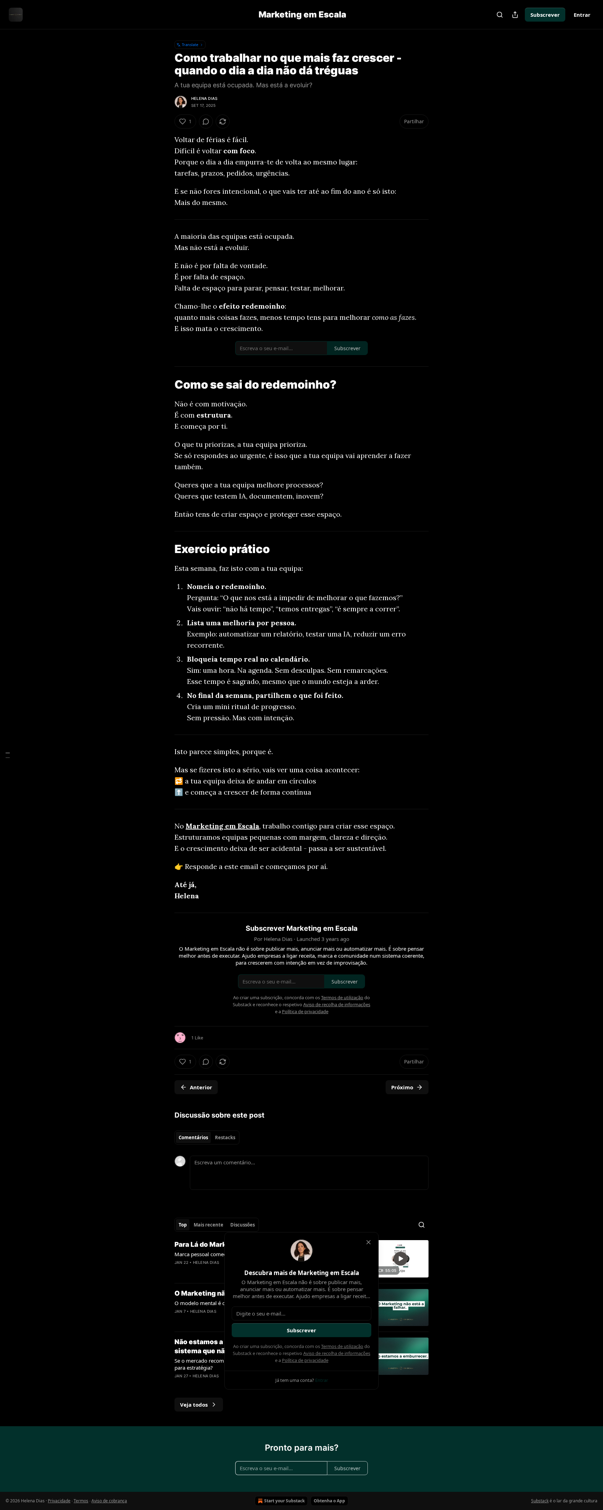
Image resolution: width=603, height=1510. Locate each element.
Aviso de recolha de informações (336, 1353)
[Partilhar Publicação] (515, 15)
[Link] (164, 384)
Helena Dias (204, 98)
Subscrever (545, 14)
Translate (190, 44)
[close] (368, 1242)
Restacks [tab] (225, 1137)
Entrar (582, 14)
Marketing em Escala (222, 826)
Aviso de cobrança (109, 1501)
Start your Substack (284, 1501)
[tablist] (206, 1137)
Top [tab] (183, 1225)
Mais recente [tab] (208, 1225)
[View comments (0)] (206, 121)
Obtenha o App (329, 1501)
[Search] (500, 15)
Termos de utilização (342, 1346)
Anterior (201, 1087)
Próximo (402, 1087)
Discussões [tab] (242, 1225)
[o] (401, 1259)
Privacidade (59, 1501)
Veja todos (194, 1404)
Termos (81, 1501)
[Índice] (8, 755)
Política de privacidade (305, 1360)
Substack (540, 1501)
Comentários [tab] (193, 1137)
